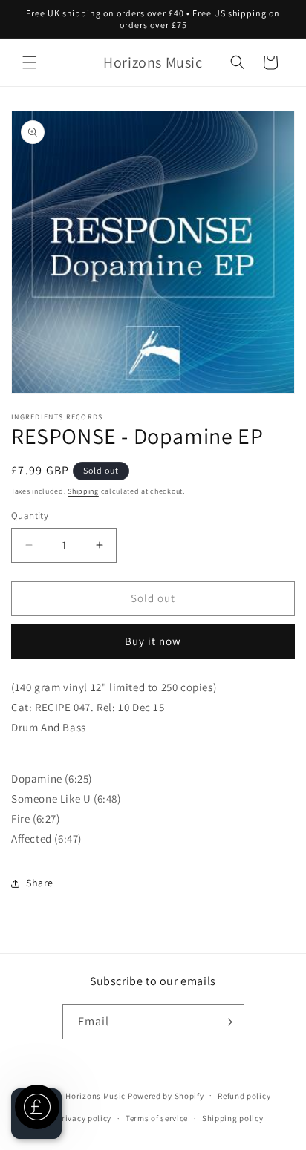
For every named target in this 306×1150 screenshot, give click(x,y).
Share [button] (39, 882)
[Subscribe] (227, 1021)
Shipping (83, 491)
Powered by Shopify (166, 1095)
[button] (29, 62)
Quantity (29, 515)
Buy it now (153, 641)
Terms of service (157, 1118)
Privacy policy (83, 1118)
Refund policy (244, 1096)
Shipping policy (233, 1118)
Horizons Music (95, 1095)
